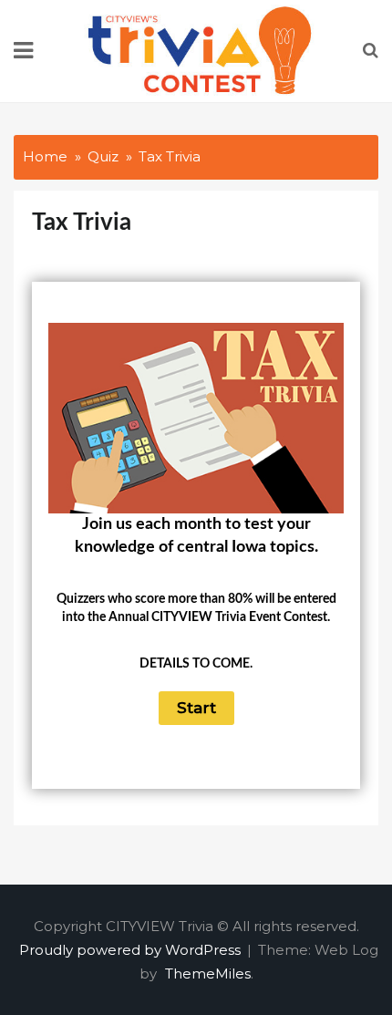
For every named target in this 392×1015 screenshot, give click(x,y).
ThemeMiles (208, 973)
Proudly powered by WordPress (131, 949)
